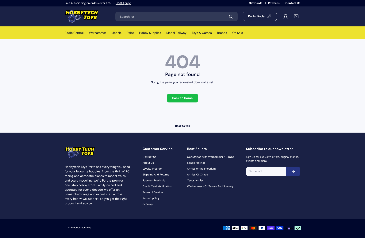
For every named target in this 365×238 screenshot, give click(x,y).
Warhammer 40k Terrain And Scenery (210, 186)
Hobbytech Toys (82, 227)
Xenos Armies (195, 180)
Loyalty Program (152, 168)
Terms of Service (153, 192)
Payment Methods (154, 180)
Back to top (182, 126)
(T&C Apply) (123, 3)
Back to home (182, 98)
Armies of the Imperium (201, 168)
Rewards (274, 3)
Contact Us (292, 3)
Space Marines (196, 162)
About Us (148, 162)
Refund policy (151, 198)
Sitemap (148, 204)
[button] (296, 16)
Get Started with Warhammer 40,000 (210, 157)
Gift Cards (256, 3)
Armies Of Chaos (197, 174)
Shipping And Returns (156, 174)
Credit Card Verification (157, 186)
